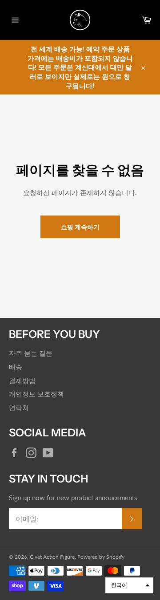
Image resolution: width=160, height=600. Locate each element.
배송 (15, 367)
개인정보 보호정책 (36, 394)
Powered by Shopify (100, 556)
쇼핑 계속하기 (80, 227)
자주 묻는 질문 (30, 353)
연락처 (19, 408)
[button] (129, 585)
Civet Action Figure (52, 556)
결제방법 (22, 380)
